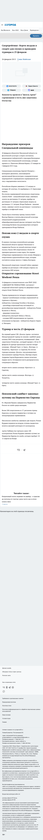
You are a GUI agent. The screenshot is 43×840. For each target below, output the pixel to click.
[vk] (18, 450)
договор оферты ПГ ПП (9, 800)
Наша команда (6, 715)
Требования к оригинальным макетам (13, 698)
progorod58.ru (32, 760)
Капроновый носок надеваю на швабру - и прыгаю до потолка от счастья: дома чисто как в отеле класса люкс (21, 500)
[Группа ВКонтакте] (11, 86)
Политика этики (6, 705)
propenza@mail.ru (7, 737)
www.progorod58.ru (17, 729)
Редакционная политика (9, 702)
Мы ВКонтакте (5, 30)
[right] (41, 30)
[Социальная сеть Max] (31, 90)
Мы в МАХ (15, 30)
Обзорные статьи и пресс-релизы (11, 671)
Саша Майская (24, 59)
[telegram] (25, 450)
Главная (4, 722)
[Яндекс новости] (31, 86)
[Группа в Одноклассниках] (6, 687)
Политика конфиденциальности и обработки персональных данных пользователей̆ (21, 710)
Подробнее (37, 810)
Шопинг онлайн (6, 668)
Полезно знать (6, 675)
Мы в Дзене (24, 30)
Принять (36, 36)
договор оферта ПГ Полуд (9, 798)
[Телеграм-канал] (11, 90)
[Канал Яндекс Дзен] (12, 687)
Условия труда (6, 718)
